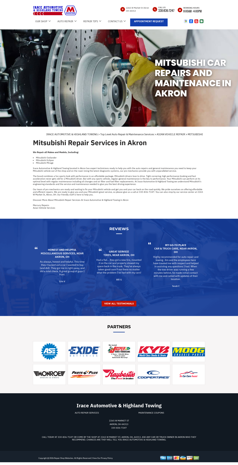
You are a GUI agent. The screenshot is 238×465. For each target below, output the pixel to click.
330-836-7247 (166, 10)
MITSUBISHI (195, 134)
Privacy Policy (107, 458)
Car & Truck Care (166, 248)
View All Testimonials (119, 303)
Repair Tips (90, 21)
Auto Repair (65, 21)
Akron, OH (62, 256)
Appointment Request (149, 21)
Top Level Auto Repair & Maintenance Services (127, 134)
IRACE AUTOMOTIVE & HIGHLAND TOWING (72, 134)
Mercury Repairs (41, 205)
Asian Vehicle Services (44, 207)
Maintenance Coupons (151, 412)
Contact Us (115, 21)
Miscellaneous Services (58, 253)
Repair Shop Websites (63, 458)
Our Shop (41, 21)
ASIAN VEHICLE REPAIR (171, 134)
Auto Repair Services (87, 412)
